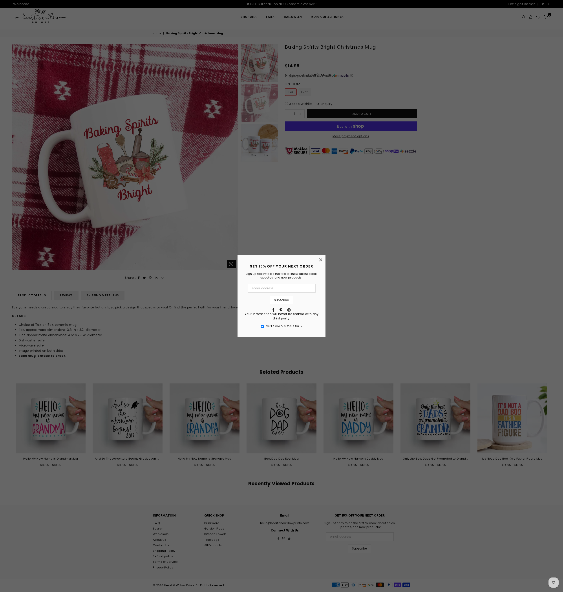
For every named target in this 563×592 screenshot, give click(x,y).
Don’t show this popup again (283, 326)
